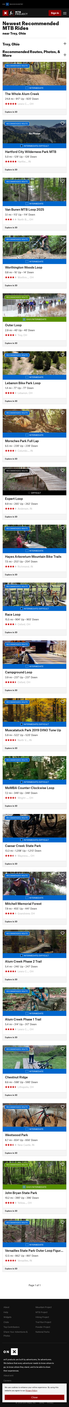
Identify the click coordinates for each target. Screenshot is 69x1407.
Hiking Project (42, 1317)
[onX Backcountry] (13, 4)
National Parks (43, 1331)
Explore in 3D (11, 112)
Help (6, 1312)
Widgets (7, 1317)
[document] (34, 1393)
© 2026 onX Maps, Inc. (26, 1402)
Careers (7, 1380)
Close (34, 1397)
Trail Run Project (43, 1322)
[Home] (17, 13)
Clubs (6, 1322)
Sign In (55, 12)
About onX (9, 1375)
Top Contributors (11, 1327)
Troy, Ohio (11, 44)
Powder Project (43, 1327)
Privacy (50, 1402)
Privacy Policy (31, 1391)
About (6, 1307)
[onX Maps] (11, 1354)
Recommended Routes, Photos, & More (31, 53)
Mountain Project (44, 1307)
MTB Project (41, 1312)
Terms (41, 1402)
